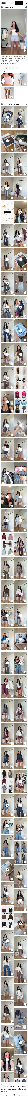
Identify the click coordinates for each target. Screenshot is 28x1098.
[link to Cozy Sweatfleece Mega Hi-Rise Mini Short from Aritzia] (20, 79)
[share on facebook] (6, 68)
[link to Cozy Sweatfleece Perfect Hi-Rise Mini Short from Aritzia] (7, 93)
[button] (26, 3)
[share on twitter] (13, 68)
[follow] (26, 7)
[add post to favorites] (25, 50)
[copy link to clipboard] (16, 68)
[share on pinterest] (10, 68)
